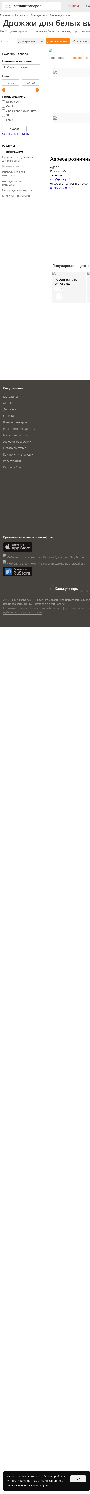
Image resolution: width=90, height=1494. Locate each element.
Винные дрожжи (60, 15)
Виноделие (37, 15)
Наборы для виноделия (17, 190)
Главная (5, 15)
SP (7, 115)
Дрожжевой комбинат (21, 110)
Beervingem (13, 101)
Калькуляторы (67, 588)
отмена (9, 41)
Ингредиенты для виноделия (13, 173)
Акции (73, 6)
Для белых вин (58, 41)
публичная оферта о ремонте (22, 612)
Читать (59, 296)
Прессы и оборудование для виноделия (18, 158)
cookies (33, 1476)
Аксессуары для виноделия (12, 182)
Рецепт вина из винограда (66, 281)
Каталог (20, 15)
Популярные (79, 58)
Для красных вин (30, 41)
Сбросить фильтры (16, 134)
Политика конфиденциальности (24, 608)
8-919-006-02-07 (61, 188)
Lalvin (10, 120)
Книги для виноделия (16, 196)
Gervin (10, 106)
